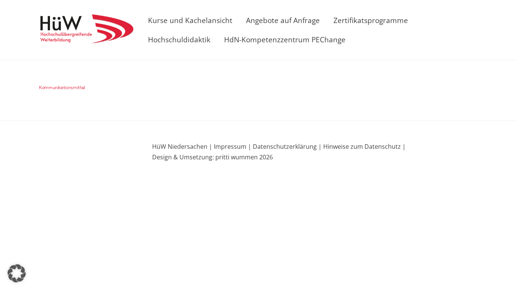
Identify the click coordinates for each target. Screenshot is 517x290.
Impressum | (232, 146)
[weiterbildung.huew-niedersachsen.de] (86, 38)
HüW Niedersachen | (183, 146)
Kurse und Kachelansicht (190, 20)
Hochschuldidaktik (179, 39)
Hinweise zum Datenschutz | (364, 146)
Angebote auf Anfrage (283, 20)
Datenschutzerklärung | (286, 146)
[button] (16, 273)
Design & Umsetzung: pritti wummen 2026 (212, 157)
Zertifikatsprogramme (370, 20)
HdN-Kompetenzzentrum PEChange (285, 39)
